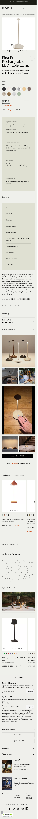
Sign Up (30, 691)
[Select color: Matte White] (31, 515)
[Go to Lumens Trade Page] (7, 766)
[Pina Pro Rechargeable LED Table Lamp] (18, 33)
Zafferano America (23, 70)
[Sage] (19, 94)
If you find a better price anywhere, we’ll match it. (18, 182)
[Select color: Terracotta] (4, 515)
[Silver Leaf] (14, 94)
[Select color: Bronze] (33, 515)
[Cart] (28, 9)
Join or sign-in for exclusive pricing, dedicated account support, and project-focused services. (18, 148)
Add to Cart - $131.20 (17, 456)
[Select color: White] (6, 515)
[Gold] (24, 89)
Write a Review (26, 73)
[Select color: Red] (8, 653)
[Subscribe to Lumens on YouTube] (22, 808)
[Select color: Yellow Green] (4, 653)
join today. (23, 766)
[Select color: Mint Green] (2, 515)
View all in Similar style (9, 544)
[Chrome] (19, 89)
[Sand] (4, 94)
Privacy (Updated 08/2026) (17, 795)
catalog (25, 783)
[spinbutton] (26, 102)
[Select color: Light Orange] (14, 653)
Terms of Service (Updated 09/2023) (29, 796)
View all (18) (9, 45)
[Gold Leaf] (9, 94)
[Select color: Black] (8, 515)
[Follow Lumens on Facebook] (9, 808)
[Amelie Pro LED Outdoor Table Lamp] (14, 492)
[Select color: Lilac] (10, 653)
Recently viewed (19, 475)
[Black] (4, 89)
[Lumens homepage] (7, 8)
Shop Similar (14, 510)
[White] (9, 89)
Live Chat (11, 132)
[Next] (32, 2)
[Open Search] (23, 8)
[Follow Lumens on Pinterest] (14, 808)
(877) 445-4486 (23, 132)
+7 (25, 653)
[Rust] (29, 89)
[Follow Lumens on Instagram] (18, 808)
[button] (8, 73)
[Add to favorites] (32, 58)
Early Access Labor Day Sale (19, 2)
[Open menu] (32, 8)
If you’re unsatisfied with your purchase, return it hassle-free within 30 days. (18, 165)
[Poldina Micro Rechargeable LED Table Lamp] (14, 630)
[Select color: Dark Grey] (12, 653)
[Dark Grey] (14, 89)
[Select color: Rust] (32, 653)
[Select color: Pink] (16, 653)
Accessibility (6, 794)
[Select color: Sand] (34, 653)
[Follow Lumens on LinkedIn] (27, 808)
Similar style (6, 475)
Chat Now (19, 735)
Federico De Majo (9, 70)
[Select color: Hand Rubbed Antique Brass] (29, 515)
